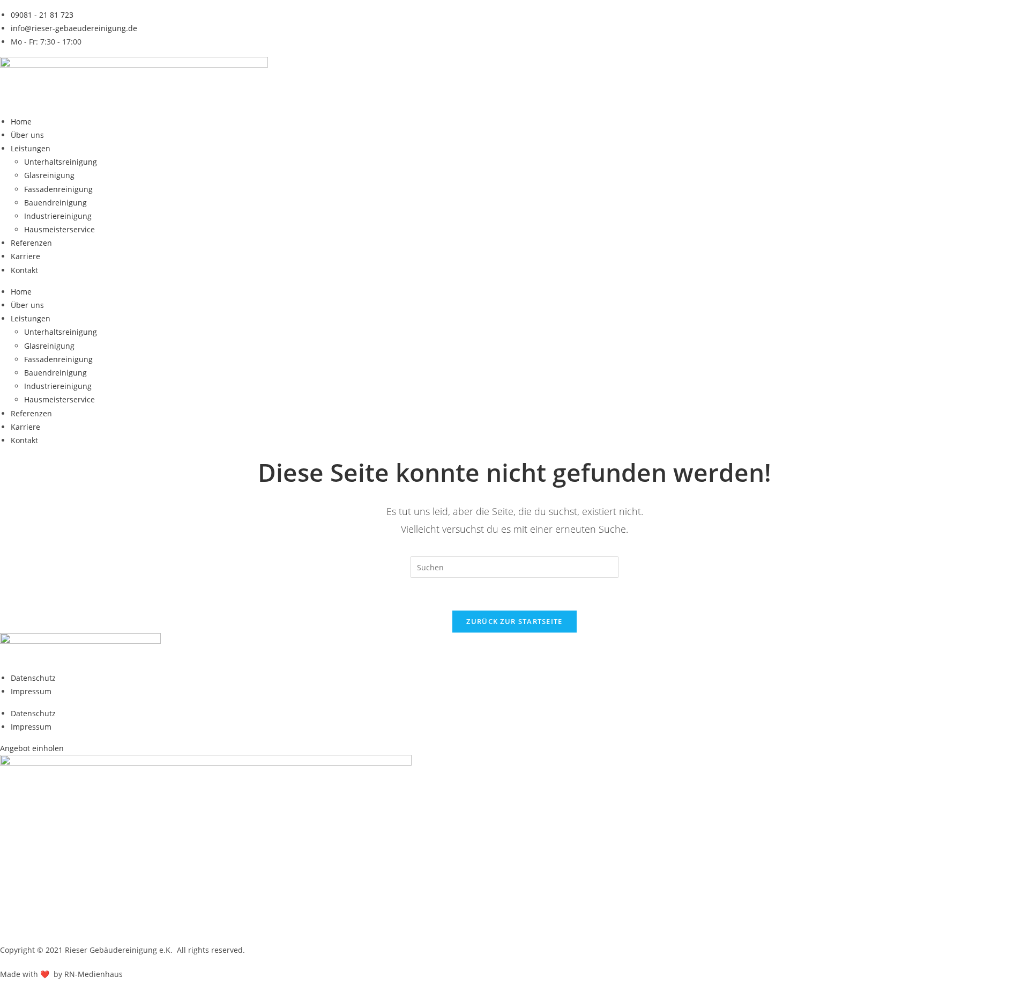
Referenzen (31, 243)
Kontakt (24, 270)
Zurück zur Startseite (514, 621)
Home (21, 121)
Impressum (31, 691)
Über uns (27, 135)
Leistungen (30, 148)
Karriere (25, 256)
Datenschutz (33, 678)
